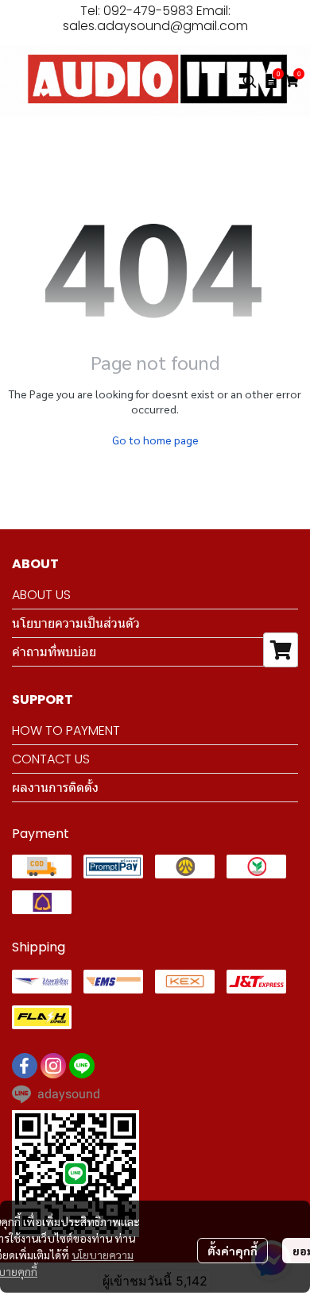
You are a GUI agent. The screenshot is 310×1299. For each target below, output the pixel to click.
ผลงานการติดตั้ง (55, 787)
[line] (82, 1065)
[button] (249, 81)
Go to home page (155, 439)
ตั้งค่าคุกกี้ (232, 1250)
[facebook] (24, 1065)
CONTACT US (51, 759)
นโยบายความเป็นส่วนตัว (76, 623)
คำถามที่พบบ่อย (54, 652)
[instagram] (53, 1065)
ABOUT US (41, 595)
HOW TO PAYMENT (66, 730)
